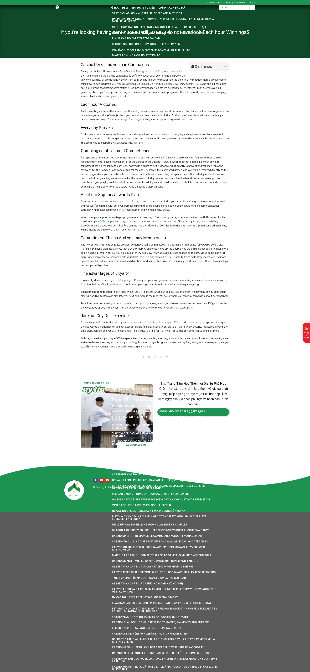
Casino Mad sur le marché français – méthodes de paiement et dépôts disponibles (162, 456)
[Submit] (252, 7)
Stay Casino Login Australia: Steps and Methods (147, 13)
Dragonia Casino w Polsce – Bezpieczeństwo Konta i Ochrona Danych (161, 530)
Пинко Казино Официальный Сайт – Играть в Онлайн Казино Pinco (160, 130)
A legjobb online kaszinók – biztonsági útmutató (148, 124)
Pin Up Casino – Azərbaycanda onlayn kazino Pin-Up (149, 297)
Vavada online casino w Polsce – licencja (142, 505)
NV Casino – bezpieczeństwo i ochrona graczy (145, 597)
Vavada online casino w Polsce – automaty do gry (148, 463)
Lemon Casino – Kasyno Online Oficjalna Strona (146, 628)
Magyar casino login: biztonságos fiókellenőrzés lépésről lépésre (160, 97)
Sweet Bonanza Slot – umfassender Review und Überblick (153, 269)
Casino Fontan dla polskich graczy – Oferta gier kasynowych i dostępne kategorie (164, 660)
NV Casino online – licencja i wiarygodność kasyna (148, 510)
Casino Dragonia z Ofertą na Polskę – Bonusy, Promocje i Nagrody (159, 468)
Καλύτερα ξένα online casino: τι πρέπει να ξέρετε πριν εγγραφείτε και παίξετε (161, 193)
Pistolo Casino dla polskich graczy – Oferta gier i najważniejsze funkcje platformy (159, 517)
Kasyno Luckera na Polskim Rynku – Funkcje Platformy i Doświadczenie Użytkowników (163, 590)
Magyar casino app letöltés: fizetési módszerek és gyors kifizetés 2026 (163, 72)
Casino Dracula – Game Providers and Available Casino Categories (160, 541)
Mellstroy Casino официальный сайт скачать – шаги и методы (159, 27)
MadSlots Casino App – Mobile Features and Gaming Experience (157, 336)
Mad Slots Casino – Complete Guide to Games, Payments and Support (161, 555)
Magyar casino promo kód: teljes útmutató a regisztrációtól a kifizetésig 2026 (158, 90)
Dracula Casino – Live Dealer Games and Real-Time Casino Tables (158, 405)
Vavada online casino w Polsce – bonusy (141, 330)
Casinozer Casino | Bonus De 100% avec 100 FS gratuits (150, 474)
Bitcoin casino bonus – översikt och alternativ (146, 44)
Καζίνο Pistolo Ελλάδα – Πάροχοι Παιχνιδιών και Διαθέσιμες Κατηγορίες (162, 363)
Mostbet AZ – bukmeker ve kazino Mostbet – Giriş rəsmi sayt (155, 141)
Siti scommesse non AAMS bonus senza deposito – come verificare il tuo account (164, 209)
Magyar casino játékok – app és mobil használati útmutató (155, 103)
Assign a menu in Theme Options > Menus (227, 2)
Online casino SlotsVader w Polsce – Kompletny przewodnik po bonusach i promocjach (157, 324)
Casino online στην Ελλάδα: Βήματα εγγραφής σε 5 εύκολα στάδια (158, 158)
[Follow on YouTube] (107, 480)
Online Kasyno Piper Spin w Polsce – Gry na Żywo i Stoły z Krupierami (161, 499)
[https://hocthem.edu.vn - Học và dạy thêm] (80, 7)
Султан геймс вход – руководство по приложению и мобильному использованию (160, 173)
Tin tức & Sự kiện (143, 7)
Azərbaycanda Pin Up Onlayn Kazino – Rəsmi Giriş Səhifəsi (153, 566)
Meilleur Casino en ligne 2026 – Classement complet (149, 524)
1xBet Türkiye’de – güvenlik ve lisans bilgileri (144, 394)
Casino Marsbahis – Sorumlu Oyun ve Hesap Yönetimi (149, 449)
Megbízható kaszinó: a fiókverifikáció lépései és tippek (151, 49)
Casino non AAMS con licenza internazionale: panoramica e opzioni (160, 229)
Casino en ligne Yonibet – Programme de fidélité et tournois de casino (162, 653)
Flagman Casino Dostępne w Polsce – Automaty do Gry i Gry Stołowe (162, 602)
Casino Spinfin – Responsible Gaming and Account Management (157, 535)
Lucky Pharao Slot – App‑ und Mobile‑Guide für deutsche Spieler (158, 263)
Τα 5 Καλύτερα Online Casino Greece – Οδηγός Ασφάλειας (152, 186)
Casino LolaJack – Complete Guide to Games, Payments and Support (161, 622)
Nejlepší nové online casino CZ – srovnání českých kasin (152, 303)
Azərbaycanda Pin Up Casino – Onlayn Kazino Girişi (148, 583)
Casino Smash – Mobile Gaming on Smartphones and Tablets (155, 560)
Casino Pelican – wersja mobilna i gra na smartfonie (150, 616)
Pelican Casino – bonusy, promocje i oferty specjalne (151, 493)
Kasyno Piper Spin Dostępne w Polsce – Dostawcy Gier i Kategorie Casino (164, 572)
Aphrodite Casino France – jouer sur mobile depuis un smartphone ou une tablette (162, 343)
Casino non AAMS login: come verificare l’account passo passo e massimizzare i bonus (158, 223)
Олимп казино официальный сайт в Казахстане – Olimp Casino (158, 147)
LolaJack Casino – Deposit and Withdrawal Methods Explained (157, 388)
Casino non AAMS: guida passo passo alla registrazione (152, 216)
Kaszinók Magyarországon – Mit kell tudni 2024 (146, 180)
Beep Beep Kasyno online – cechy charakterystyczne (150, 317)
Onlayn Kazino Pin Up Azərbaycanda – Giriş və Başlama (151, 480)
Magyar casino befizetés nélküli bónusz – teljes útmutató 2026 (158, 77)
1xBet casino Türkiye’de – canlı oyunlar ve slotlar (149, 577)
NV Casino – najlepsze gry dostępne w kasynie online (150, 375)
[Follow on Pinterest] (101, 480)
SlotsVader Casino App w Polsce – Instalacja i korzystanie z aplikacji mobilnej (163, 434)
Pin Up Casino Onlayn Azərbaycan (136, 38)
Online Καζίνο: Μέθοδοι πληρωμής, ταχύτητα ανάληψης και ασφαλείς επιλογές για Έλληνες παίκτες (161, 201)
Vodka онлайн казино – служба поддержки (144, 292)
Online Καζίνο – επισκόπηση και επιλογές (140, 153)
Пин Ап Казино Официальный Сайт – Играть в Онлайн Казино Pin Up (161, 286)
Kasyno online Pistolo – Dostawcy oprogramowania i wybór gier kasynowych (158, 548)
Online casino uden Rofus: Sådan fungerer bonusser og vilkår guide (161, 275)
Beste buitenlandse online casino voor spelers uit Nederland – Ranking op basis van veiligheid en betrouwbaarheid (164, 382)
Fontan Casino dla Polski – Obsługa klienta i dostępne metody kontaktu (157, 418)
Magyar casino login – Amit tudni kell (139, 66)
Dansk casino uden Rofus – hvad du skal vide (144, 252)
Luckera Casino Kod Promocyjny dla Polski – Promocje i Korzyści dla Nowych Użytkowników (162, 351)
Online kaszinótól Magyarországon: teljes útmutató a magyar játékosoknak (158, 118)
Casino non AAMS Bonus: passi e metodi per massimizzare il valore (159, 246)
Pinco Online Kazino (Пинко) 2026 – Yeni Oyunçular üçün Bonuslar (159, 136)
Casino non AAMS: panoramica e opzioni (140, 241)
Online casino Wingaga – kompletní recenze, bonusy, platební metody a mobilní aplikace (163, 20)
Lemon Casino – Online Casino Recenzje (140, 400)
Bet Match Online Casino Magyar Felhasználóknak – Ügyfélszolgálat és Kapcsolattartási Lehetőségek (164, 610)
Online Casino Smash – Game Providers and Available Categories (158, 358)
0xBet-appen (107, 221)
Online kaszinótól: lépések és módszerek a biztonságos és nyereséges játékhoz (162, 110)
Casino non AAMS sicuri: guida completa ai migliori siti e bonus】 (158, 235)
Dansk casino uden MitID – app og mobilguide (144, 258)
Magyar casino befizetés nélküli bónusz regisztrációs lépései (157, 83)
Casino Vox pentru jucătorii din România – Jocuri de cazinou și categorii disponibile (164, 668)
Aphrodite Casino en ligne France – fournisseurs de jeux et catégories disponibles (163, 442)
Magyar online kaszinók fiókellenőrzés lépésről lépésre (153, 61)
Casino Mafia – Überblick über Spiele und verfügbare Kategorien (158, 647)
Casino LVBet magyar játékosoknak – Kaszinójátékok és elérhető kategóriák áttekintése (159, 310)
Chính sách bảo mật (173, 7)
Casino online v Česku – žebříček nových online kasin (150, 633)
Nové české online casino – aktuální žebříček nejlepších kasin (156, 369)
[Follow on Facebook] (95, 480)
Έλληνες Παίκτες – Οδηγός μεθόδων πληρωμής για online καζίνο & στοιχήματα (159, 165)
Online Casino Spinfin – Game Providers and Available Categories (158, 411)
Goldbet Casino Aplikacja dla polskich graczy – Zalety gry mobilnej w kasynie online (163, 640)
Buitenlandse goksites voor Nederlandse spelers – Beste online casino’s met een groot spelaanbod (158, 487)
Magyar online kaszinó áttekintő (136, 55)
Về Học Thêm (119, 7)
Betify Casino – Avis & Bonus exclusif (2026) (143, 280)
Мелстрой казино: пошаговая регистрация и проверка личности (159, 32)
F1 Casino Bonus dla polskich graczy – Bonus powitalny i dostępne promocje (160, 426)
